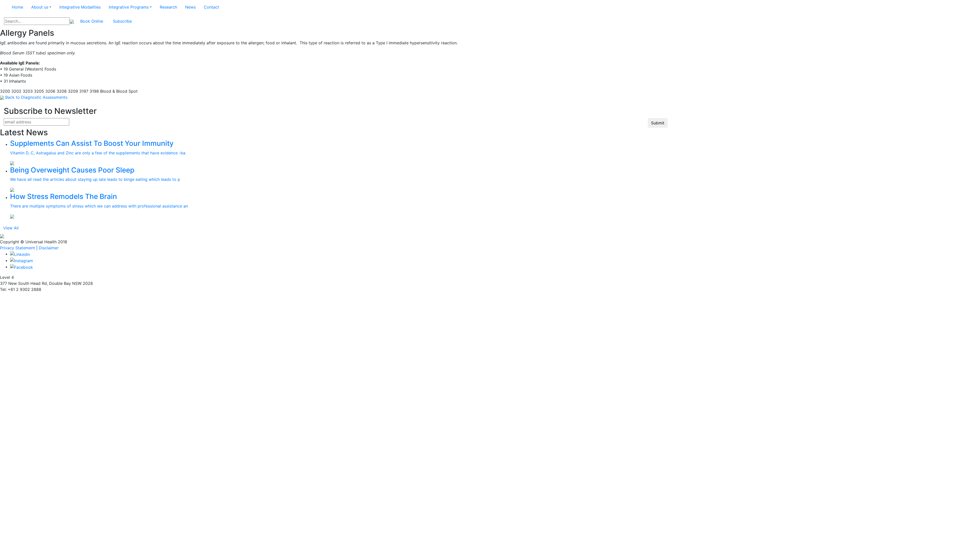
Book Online (91, 21)
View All (11, 227)
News (190, 7)
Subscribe (122, 21)
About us (39, 7)
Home (17, 7)
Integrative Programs (129, 7)
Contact (211, 7)
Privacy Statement (17, 247)
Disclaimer (49, 247)
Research (168, 7)
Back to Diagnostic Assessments (36, 97)
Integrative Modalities (80, 7)
